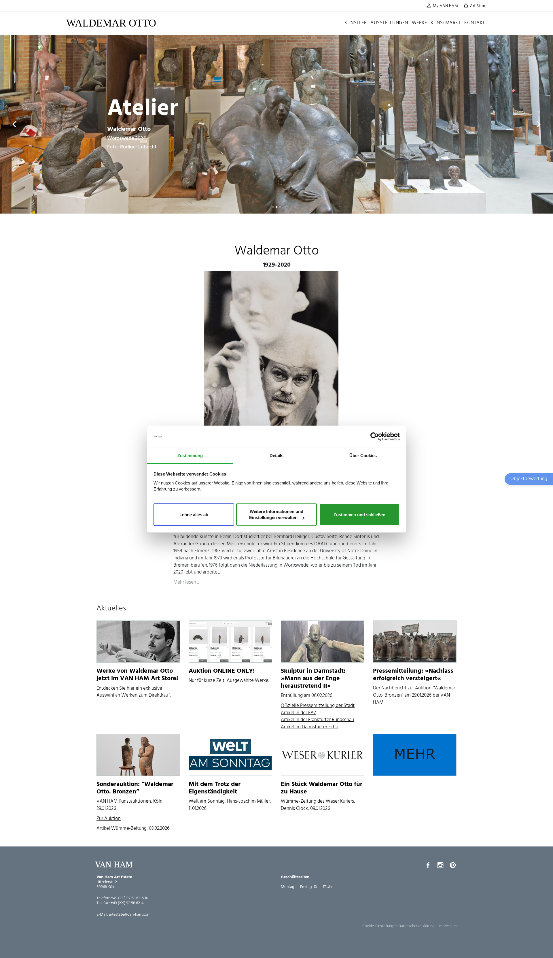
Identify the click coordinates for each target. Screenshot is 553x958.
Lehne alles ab (193, 514)
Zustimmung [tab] (190, 455)
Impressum (447, 926)
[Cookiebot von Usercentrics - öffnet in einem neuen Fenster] (374, 436)
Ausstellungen (389, 23)
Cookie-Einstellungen (379, 926)
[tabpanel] (276, 124)
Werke (419, 23)
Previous (14, 124)
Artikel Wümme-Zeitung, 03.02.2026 (133, 828)
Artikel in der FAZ (298, 713)
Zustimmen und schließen (359, 514)
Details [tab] (276, 455)
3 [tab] (280, 207)
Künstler (355, 23)
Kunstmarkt (446, 23)
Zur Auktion (108, 819)
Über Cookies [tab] (363, 455)
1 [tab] (273, 207)
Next (538, 124)
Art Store (478, 6)
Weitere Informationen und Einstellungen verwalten (276, 514)
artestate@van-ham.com (129, 914)
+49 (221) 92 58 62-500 (129, 898)
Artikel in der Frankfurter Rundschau (317, 720)
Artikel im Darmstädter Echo (309, 727)
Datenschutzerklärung (416, 926)
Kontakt (474, 23)
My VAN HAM (445, 6)
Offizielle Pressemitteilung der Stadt (318, 706)
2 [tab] (276, 207)
